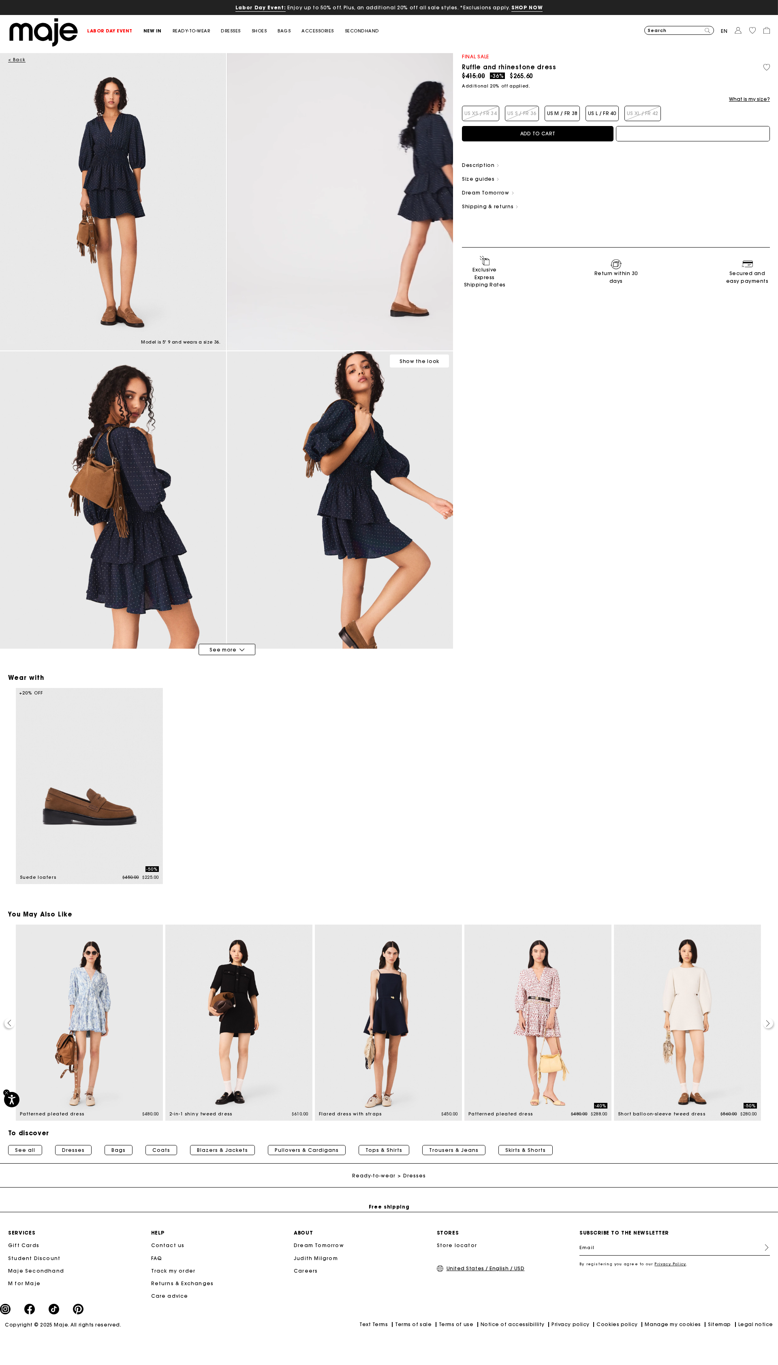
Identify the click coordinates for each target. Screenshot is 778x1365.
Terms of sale (413, 1324)
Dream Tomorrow (319, 1245)
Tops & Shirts (383, 1150)
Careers (306, 1271)
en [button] (724, 31)
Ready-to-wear (373, 1176)
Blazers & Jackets (222, 1150)
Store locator (457, 1245)
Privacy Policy (670, 1264)
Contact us (168, 1245)
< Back (17, 59)
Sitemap (719, 1324)
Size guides (479, 179)
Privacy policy (570, 1324)
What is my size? (749, 99)
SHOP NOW (527, 7)
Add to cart (537, 133)
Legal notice (755, 1324)
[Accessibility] (11, 1099)
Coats (161, 1150)
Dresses (73, 1150)
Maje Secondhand (36, 1271)
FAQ (156, 1258)
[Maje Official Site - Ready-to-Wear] (43, 32)
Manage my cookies (673, 1324)
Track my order (173, 1271)
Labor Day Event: (260, 7)
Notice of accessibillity (513, 1324)
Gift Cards (23, 1245)
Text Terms (373, 1324)
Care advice (169, 1296)
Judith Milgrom (316, 1258)
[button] (115, 31)
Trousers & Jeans (454, 1150)
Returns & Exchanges (182, 1283)
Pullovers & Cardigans (307, 1150)
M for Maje (24, 1283)
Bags (118, 1150)
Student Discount (34, 1258)
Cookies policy (617, 1324)
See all (25, 1150)
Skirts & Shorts (525, 1150)
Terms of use (456, 1324)
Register (763, 1247)
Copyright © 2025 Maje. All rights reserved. (63, 1325)
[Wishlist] (766, 67)
